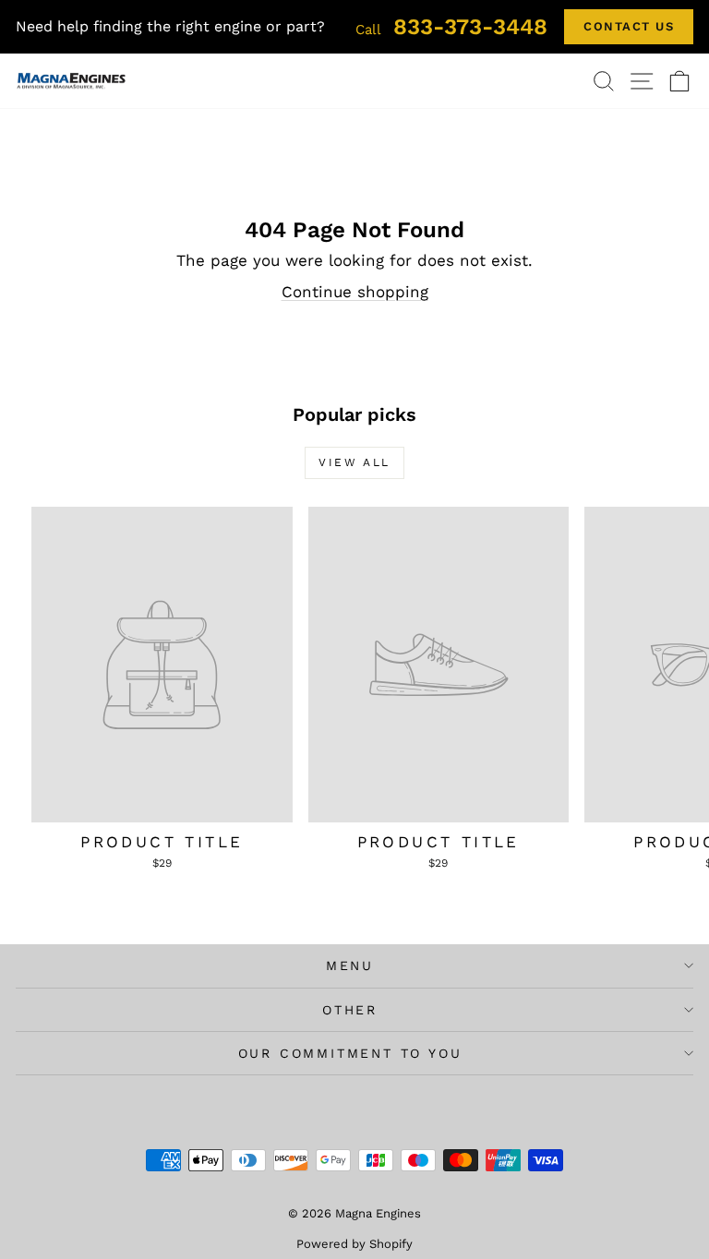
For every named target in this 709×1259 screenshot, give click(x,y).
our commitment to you (350, 1053)
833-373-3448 (451, 27)
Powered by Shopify (354, 1244)
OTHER (350, 1009)
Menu (350, 965)
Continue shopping (355, 291)
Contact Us (628, 26)
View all (354, 462)
